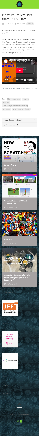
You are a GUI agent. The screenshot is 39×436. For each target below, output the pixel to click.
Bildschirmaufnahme (13, 99)
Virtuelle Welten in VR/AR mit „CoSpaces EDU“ (15, 202)
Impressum (5, 385)
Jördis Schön (21, 24)
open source (7, 109)
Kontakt (4, 377)
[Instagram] (18, 421)
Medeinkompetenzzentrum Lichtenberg (15, 106)
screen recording (18, 109)
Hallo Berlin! (8, 239)
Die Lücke (26, 99)
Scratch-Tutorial (10, 165)
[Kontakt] (21, 421)
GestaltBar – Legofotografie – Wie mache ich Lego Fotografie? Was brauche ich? (17, 277)
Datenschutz (6, 393)
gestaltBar (6, 102)
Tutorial (30, 24)
